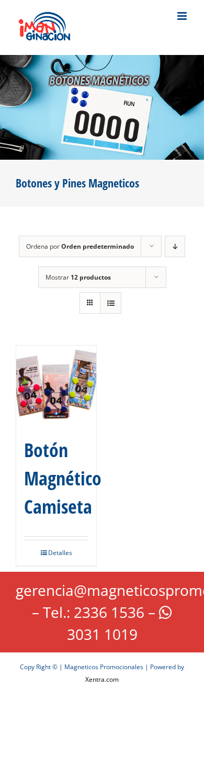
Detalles (60, 552)
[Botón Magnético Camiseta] (56, 386)
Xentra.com (102, 679)
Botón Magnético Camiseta (62, 478)
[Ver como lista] (110, 303)
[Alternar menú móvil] (182, 15)
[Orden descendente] (175, 246)
